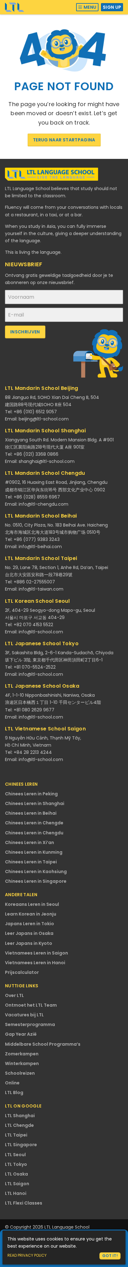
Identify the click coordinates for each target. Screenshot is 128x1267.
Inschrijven (25, 332)
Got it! (110, 1255)
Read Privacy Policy (27, 1255)
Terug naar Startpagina (64, 140)
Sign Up (112, 7)
